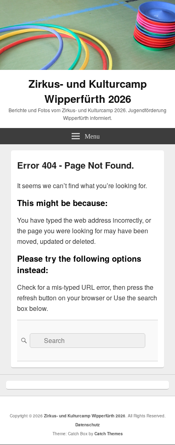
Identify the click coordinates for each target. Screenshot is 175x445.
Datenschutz (87, 425)
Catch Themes (108, 433)
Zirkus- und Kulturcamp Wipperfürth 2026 (87, 91)
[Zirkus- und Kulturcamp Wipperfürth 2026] (87, 67)
